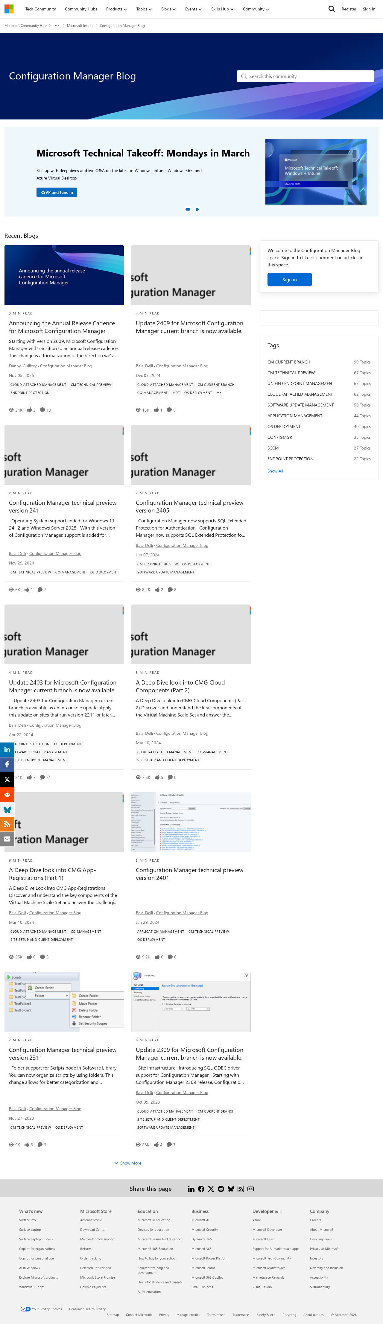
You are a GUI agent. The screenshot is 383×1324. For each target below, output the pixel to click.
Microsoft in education (154, 1220)
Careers (315, 1220)
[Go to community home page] (8, 8)
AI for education (149, 1291)
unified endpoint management (301, 383)
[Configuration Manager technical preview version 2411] (64, 455)
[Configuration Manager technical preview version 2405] (191, 455)
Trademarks (241, 1314)
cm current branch (289, 362)
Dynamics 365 (202, 1239)
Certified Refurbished (95, 1267)
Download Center (93, 1229)
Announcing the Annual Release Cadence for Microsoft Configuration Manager (62, 327)
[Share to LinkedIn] (191, 1188)
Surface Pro (27, 1220)
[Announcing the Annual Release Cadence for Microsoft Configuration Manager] (64, 275)
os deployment (284, 426)
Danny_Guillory (23, 366)
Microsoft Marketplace (269, 1267)
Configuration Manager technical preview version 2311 (62, 1053)
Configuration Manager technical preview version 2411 (62, 506)
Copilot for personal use (36, 1258)
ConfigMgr (280, 437)
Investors (316, 1258)
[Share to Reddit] (221, 1188)
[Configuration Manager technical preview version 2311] (64, 1002)
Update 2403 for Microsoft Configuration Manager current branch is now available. (62, 686)
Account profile (91, 1220)
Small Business (202, 1287)
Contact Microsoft (139, 1314)
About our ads (313, 1314)
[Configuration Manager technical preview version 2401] (191, 822)
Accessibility (319, 1277)
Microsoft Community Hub (25, 25)
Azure (257, 1220)
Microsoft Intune (80, 25)
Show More (130, 1163)
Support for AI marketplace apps (276, 1248)
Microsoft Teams (203, 1267)
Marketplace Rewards (268, 1277)
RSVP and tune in (56, 192)
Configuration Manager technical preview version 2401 (189, 873)
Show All (275, 471)
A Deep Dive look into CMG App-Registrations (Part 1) (52, 873)
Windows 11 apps (32, 1287)
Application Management (295, 415)
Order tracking (90, 1258)
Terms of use (216, 1314)
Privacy (164, 1314)
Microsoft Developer (267, 1229)
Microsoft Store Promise (97, 1277)
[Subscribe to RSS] (241, 1188)
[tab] (188, 209)
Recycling (289, 1314)
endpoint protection (290, 458)
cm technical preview (291, 372)
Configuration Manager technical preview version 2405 (189, 506)
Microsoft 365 (202, 1248)
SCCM (273, 448)
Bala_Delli (144, 366)
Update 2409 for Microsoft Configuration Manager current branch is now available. (189, 327)
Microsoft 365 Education (155, 1248)
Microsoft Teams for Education (159, 1239)
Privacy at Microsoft (324, 1248)
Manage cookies (188, 1314)
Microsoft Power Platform (210, 1258)
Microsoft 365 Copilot (207, 1277)
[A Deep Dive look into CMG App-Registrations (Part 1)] (64, 822)
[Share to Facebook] (201, 1188)
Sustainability (320, 1287)
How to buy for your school (157, 1258)
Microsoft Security (205, 1229)
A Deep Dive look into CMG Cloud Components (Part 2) (180, 686)
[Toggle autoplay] (197, 209)
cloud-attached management (300, 394)
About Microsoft (321, 1229)
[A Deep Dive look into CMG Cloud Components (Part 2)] (191, 634)
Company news (321, 1239)
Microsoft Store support (97, 1239)
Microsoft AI (200, 1220)
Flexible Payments (93, 1287)
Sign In (369, 9)
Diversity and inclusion (326, 1267)
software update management (301, 405)
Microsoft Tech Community (272, 1258)
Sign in (289, 279)
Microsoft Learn (264, 1239)
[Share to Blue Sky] (231, 1188)
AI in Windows (29, 1267)
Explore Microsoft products (38, 1277)
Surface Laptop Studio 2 (36, 1239)
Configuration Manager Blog (66, 366)
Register (349, 9)
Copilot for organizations (37, 1248)
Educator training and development (153, 1270)
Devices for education (153, 1229)
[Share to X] (211, 1188)
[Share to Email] (250, 1188)
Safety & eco (266, 1314)
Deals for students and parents (160, 1282)
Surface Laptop (30, 1229)
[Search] (331, 9)
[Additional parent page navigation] (56, 25)
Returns (86, 1248)
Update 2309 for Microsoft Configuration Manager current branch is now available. (189, 1053)
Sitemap (113, 1314)
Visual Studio (262, 1287)
